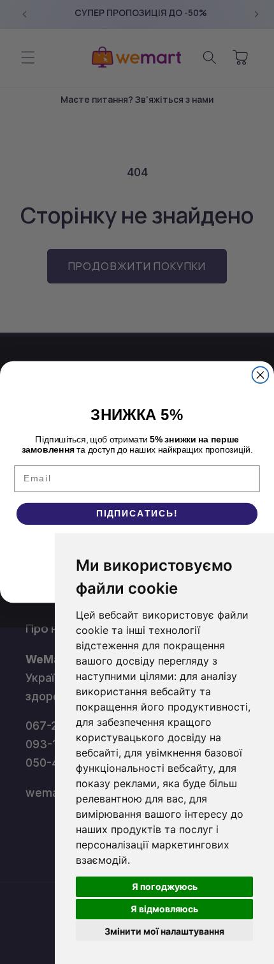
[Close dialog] (260, 374)
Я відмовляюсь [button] (164, 908)
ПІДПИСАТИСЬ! (137, 513)
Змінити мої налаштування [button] (164, 931)
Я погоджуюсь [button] (165, 886)
